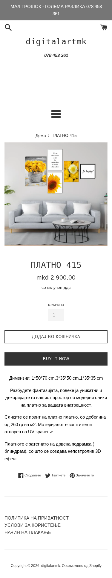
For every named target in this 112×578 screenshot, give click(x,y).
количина (56, 305)
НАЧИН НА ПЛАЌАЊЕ (27, 532)
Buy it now (56, 359)
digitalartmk (56, 41)
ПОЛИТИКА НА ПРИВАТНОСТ (36, 517)
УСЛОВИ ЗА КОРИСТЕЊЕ (32, 525)
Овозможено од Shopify (82, 566)
